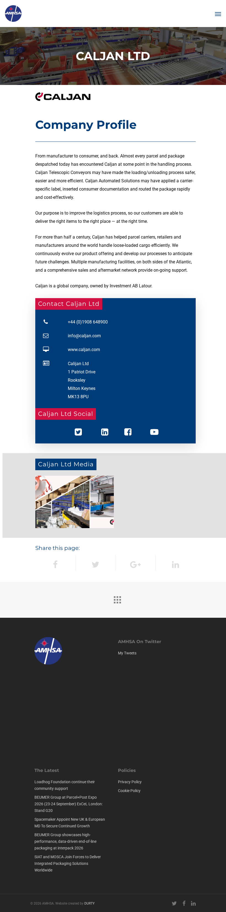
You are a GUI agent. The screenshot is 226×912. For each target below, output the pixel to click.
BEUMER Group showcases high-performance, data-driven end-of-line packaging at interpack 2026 (65, 841)
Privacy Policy (130, 782)
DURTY (89, 903)
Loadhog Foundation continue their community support (64, 785)
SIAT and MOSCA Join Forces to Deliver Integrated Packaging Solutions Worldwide (67, 863)
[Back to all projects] (117, 598)
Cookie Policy (129, 790)
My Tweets (127, 653)
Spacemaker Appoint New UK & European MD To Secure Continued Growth (69, 822)
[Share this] (55, 563)
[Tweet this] (96, 563)
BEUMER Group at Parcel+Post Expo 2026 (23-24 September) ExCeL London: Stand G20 (68, 804)
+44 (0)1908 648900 (88, 322)
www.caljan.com (84, 349)
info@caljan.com (84, 335)
